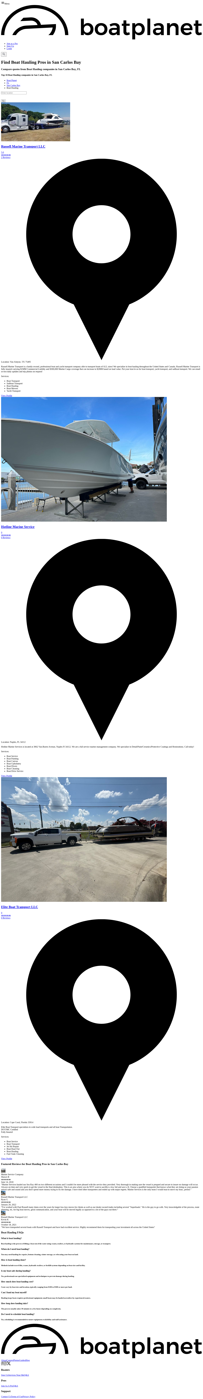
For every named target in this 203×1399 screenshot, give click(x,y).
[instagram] (5, 1364)
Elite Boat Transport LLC (19, 907)
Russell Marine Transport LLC (23, 146)
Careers (10, 1360)
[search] (4, 54)
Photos (16, 1360)
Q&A (26, 1375)
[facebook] (2, 1364)
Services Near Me (16, 1375)
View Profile (6, 395)
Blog (27, 1360)
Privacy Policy (29, 1396)
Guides (22, 1360)
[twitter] (9, 1364)
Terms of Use (17, 1396)
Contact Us (6, 1396)
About (4, 1360)
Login (9, 48)
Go (3, 101)
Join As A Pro (7, 1386)
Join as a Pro (12, 43)
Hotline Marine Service (18, 527)
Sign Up (10, 46)
